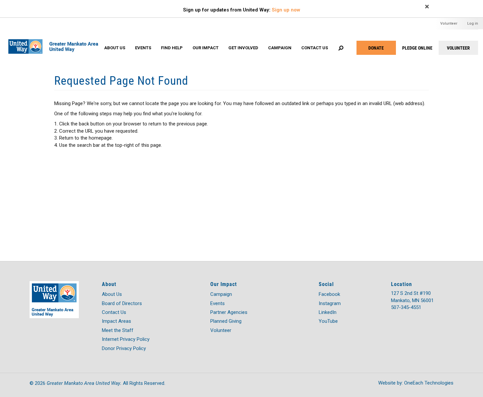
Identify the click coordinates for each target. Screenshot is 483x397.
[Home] (56, 39)
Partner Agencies (228, 312)
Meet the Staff (117, 330)
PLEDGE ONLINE (417, 48)
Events (143, 47)
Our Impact (205, 47)
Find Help (172, 47)
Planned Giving (226, 321)
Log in (472, 23)
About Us (114, 47)
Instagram (330, 303)
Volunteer (448, 23)
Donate (376, 48)
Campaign (279, 47)
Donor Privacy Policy (124, 348)
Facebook (329, 294)
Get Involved (243, 47)
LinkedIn (327, 312)
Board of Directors (122, 303)
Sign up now (286, 10)
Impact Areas (116, 321)
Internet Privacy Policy (126, 339)
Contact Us (314, 47)
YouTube (328, 321)
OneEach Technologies (428, 383)
